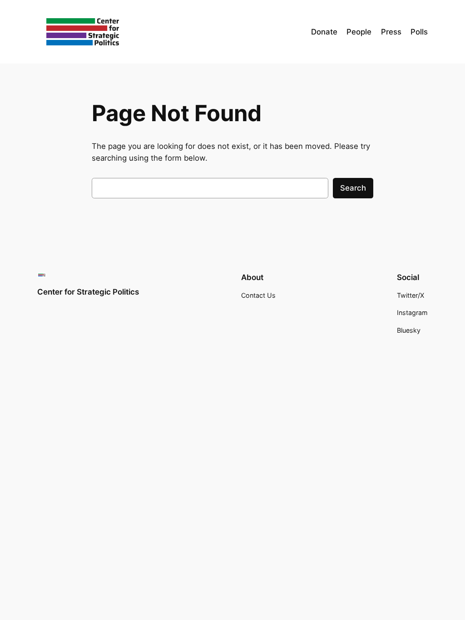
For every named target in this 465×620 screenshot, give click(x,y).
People (358, 31)
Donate (324, 31)
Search (353, 187)
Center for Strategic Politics (88, 291)
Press (391, 31)
